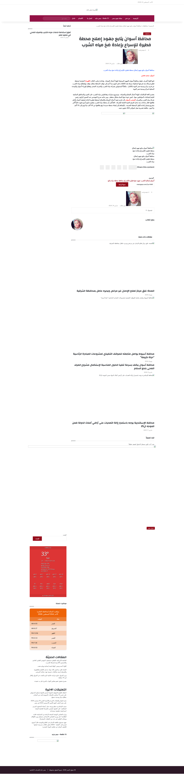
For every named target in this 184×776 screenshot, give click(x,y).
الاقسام (80, 18)
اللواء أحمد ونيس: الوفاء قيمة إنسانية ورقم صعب (52, 666)
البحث (64, 535)
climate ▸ (48, 595)
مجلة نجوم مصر (117, 18)
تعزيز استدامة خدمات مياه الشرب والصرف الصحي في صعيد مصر (50, 34)
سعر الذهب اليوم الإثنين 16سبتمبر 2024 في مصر (49, 703)
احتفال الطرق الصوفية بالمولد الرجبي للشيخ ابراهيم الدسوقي (48, 693)
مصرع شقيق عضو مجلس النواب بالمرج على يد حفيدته (50, 681)
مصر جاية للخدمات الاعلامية (38, 770)
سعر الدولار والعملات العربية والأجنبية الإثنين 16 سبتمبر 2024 (48, 701)
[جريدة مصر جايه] (92, 10)
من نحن (127, 18)
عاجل (73, 18)
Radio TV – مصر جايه (102, 18)
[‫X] (183, 775)
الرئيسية (135, 18)
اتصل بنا (89, 18)
